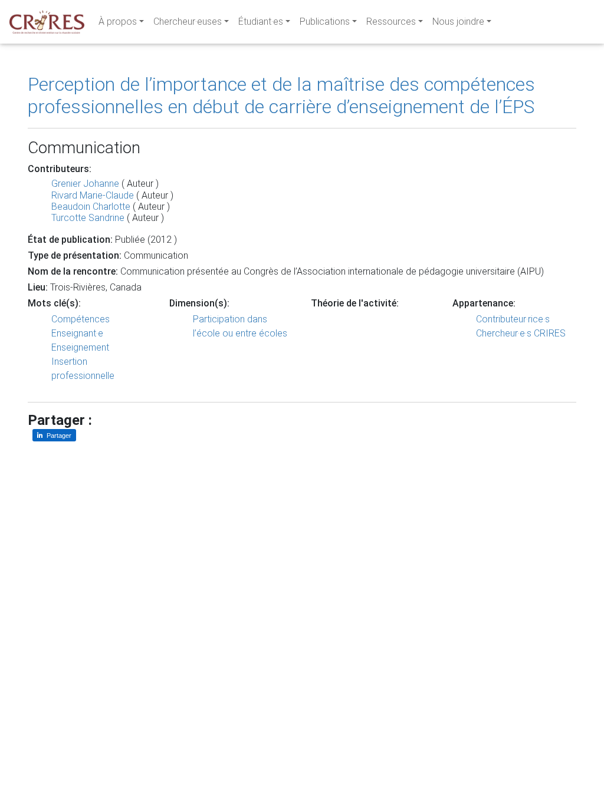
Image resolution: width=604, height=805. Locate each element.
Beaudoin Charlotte (90, 206)
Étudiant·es (260, 21)
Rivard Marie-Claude (92, 195)
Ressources (391, 21)
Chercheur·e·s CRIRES (521, 333)
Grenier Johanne (85, 183)
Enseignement (80, 347)
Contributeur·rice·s (513, 319)
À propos (118, 21)
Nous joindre (458, 21)
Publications (325, 21)
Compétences (80, 319)
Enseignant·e (77, 333)
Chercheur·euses (187, 21)
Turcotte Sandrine (87, 217)
